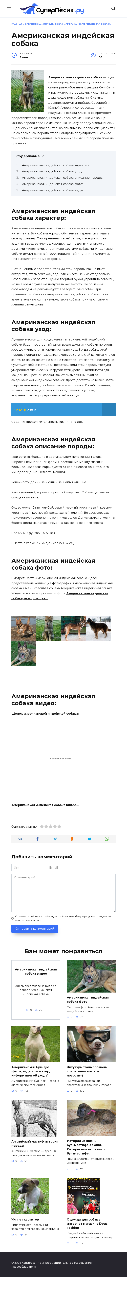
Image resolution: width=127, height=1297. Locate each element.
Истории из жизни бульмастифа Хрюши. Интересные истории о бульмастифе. (86, 1147)
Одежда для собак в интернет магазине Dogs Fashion (87, 1223)
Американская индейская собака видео (36, 971)
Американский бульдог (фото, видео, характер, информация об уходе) (30, 1071)
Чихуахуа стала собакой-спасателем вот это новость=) (87, 1071)
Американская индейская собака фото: (52, 184)
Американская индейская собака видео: (53, 190)
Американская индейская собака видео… (45, 805)
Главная (16, 24)
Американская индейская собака (88, 24)
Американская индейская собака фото (88, 999)
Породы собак (53, 24)
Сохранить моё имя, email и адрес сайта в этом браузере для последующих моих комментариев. (63, 918)
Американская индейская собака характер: (55, 165)
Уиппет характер (25, 1219)
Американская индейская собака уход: (52, 171)
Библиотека (33, 24)
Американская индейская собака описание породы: (62, 178)
